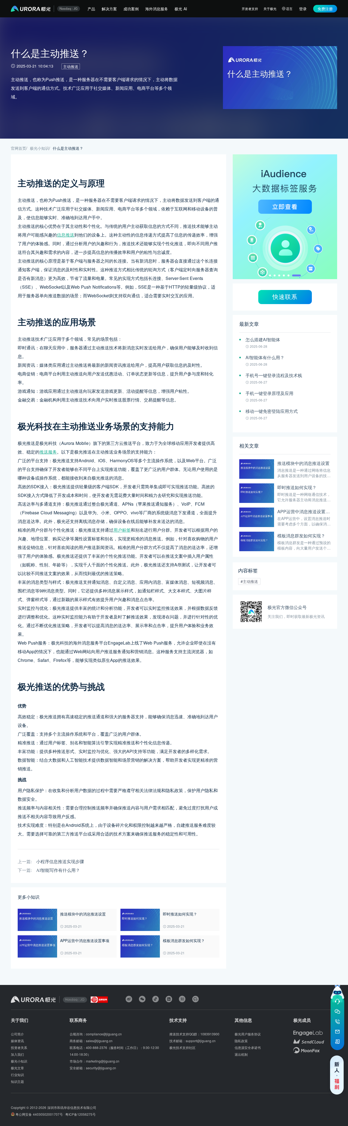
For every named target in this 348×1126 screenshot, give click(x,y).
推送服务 (48, 452)
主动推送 (70, 66)
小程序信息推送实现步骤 (60, 861)
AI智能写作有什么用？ (58, 870)
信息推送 (65, 235)
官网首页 (18, 148)
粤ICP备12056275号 (80, 1114)
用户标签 (122, 530)
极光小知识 (39, 148)
